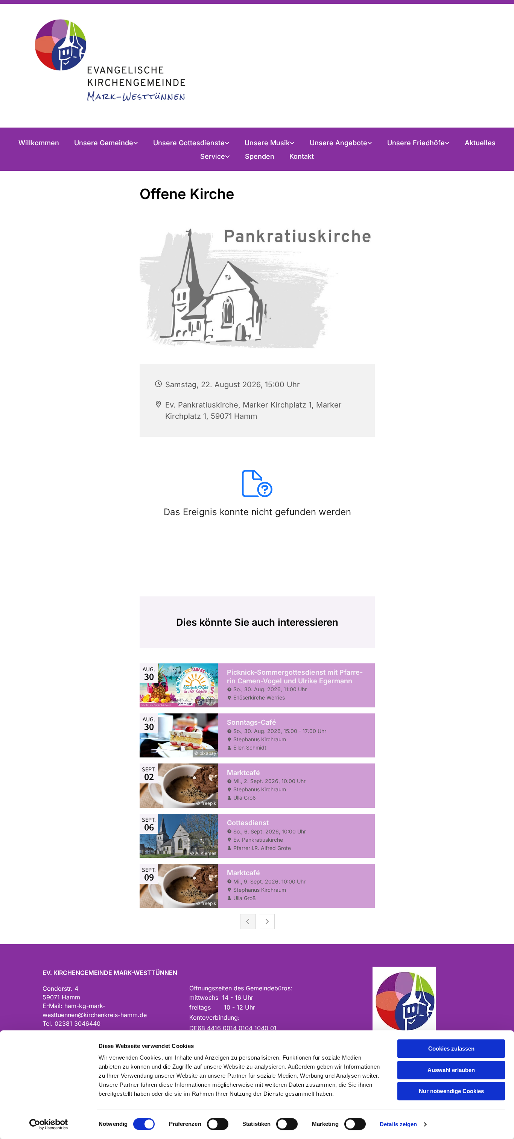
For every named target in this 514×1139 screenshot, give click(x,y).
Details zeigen (398, 1124)
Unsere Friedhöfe (416, 143)
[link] (106, 143)
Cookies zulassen (451, 1048)
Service (212, 156)
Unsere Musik (267, 143)
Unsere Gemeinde (103, 143)
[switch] (217, 1124)
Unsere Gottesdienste (189, 143)
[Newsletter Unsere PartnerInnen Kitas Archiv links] (228, 156)
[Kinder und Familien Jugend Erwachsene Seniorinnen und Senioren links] (370, 143)
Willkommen (38, 143)
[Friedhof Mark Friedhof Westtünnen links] (448, 143)
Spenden (259, 156)
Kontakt (301, 156)
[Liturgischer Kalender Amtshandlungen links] (228, 143)
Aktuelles (480, 143)
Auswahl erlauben (451, 1070)
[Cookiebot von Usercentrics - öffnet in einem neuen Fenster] (49, 1124)
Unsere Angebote (338, 143)
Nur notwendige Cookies (451, 1091)
